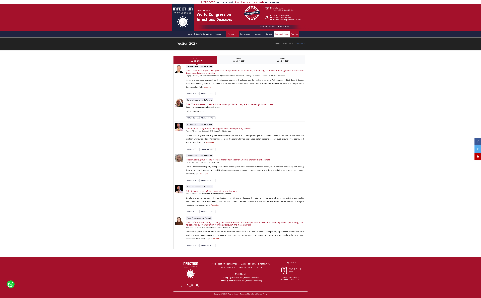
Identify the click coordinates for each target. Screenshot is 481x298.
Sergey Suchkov (192, 75)
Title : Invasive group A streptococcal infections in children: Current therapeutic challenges (228, 160)
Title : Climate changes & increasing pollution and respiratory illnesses (219, 128)
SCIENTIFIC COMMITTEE (227, 264)
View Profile (193, 93)
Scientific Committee (203, 34)
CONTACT (231, 268)
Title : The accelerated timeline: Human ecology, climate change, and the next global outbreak (229, 104)
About (258, 34)
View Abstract (207, 93)
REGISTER (258, 268)
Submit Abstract (282, 34)
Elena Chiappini (192, 162)
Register (294, 34)
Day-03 (283, 59)
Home (189, 34)
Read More (208, 87)
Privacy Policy (262, 294)
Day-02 (239, 59)
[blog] (197, 285)
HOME (213, 264)
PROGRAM (252, 264)
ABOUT (222, 268)
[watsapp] (11, 284)
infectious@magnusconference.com (288, 20)
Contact (269, 34)
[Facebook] (183, 285)
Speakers (218, 34)
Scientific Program (287, 43)
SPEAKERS (242, 264)
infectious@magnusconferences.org (248, 280)
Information (245, 34)
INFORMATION (264, 264)
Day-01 (195, 59)
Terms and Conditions (248, 294)
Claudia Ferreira (192, 107)
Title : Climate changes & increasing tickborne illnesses (211, 191)
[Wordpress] (192, 285)
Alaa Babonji (191, 227)
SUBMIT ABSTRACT (244, 268)
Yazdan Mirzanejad (193, 131)
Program (231, 34)
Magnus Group (233, 294)
